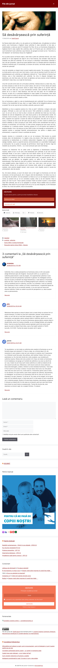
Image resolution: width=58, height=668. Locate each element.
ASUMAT (7, 463)
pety (8, 304)
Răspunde (7, 295)
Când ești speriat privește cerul (21, 576)
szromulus (10, 263)
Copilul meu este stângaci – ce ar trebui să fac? (16, 653)
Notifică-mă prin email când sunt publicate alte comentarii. (21, 434)
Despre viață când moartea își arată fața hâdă (37, 570)
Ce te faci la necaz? (7, 227)
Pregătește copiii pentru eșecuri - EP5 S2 (14, 555)
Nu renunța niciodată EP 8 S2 (11, 548)
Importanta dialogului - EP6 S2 (11, 553)
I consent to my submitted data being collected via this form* (24, 599)
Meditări (6, 238)
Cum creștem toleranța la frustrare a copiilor (15, 656)
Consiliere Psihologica (12, 642)
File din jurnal (8, 4)
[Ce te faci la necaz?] (10, 222)
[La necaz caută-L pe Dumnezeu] (47, 222)
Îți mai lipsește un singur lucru (11, 570)
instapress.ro (6, 576)
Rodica (4, 578)
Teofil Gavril (16, 631)
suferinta (12, 240)
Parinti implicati (9, 541)
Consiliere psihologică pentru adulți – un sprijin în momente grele (21, 650)
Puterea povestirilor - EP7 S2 (11, 550)
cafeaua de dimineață (9, 568)
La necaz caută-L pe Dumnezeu (46, 227)
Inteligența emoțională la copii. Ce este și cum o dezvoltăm (20, 658)
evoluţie (6, 240)
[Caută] (27, 454)
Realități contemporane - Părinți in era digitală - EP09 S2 (19, 545)
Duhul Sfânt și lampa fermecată (13, 242)
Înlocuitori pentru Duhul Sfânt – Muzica (16, 245)
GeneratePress (39, 665)
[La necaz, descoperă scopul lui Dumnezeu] (28, 222)
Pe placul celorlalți (22, 568)
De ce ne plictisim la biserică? (16, 573)
